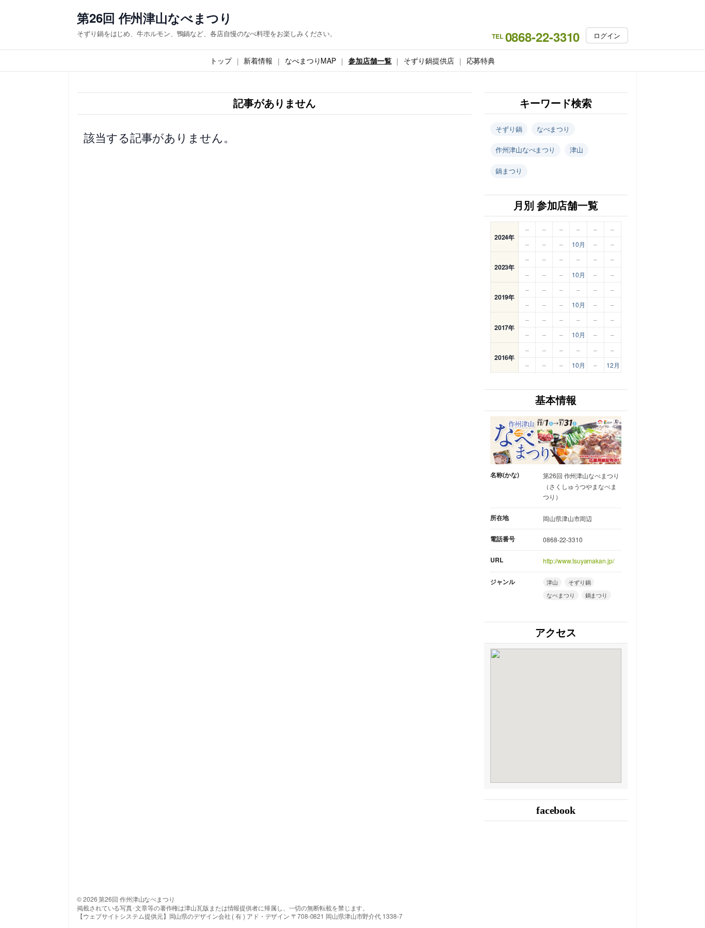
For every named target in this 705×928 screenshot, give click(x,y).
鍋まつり (508, 171)
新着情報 (258, 60)
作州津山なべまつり (525, 149)
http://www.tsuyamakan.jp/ (578, 560)
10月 (578, 244)
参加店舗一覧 (369, 60)
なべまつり (553, 129)
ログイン (607, 35)
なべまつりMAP (310, 60)
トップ (221, 60)
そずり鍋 (508, 129)
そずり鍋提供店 (429, 60)
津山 (576, 149)
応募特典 (481, 60)
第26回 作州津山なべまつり (154, 17)
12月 (613, 364)
